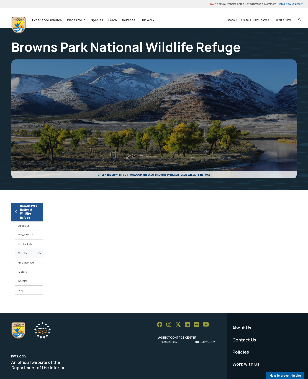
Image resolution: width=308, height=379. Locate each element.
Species (97, 20)
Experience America (47, 20)
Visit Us (22, 253)
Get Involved (26, 262)
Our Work (147, 20)
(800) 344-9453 (169, 342)
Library (22, 271)
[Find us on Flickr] (197, 324)
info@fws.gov (205, 342)
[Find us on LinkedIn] (188, 324)
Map (21, 290)
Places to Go (76, 20)
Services (128, 20)
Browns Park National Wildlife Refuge (28, 212)
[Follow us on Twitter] (179, 324)
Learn (112, 20)
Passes (230, 20)
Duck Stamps (261, 20)
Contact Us (25, 244)
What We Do (25, 235)
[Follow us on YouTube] (207, 324)
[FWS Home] (18, 25)
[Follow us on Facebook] (161, 324)
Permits (244, 20)
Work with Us (246, 364)
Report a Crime (283, 20)
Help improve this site (285, 375)
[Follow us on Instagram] (170, 324)
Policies (240, 352)
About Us (23, 225)
